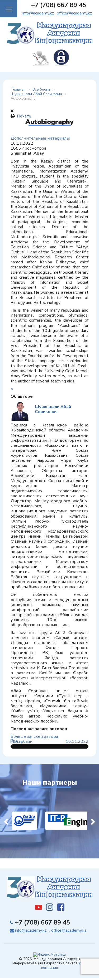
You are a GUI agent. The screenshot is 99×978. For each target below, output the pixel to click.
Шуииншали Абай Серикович (53, 409)
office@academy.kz (74, 13)
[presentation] (6, 821)
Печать (24, 116)
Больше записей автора (34, 736)
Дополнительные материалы (40, 138)
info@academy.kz (38, 13)
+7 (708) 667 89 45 (58, 5)
